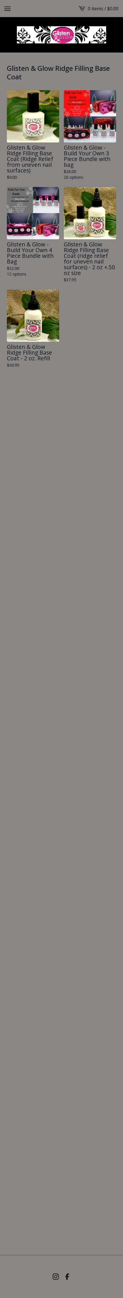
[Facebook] (67, 1276)
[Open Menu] (7, 8)
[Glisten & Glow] (61, 34)
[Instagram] (55, 1276)
